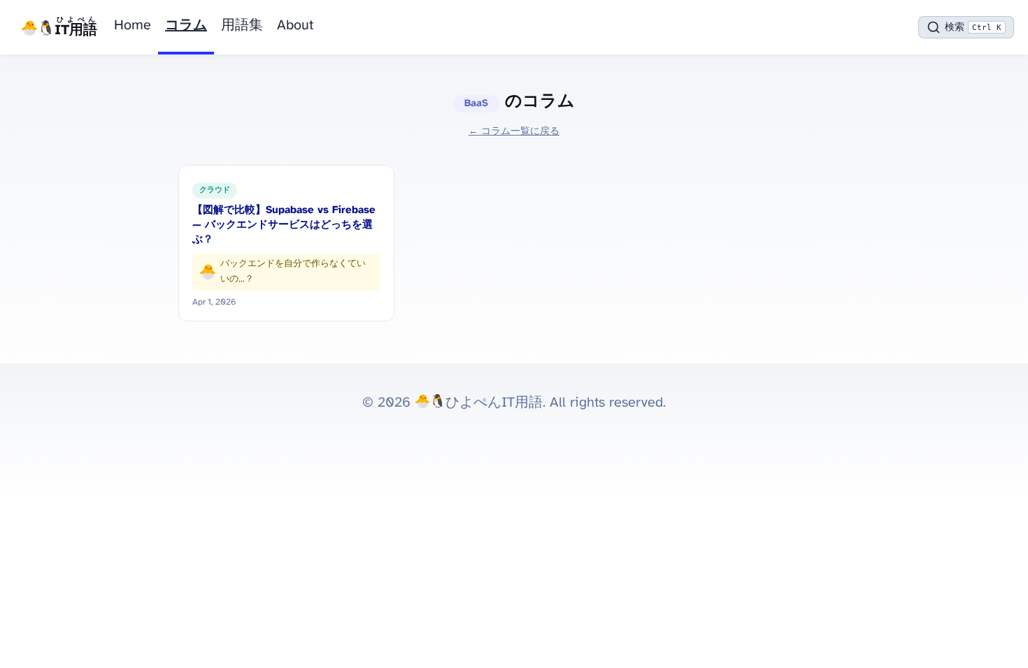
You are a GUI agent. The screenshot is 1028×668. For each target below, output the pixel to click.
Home (132, 25)
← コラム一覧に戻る (514, 131)
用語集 (242, 25)
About (295, 25)
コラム (186, 25)
